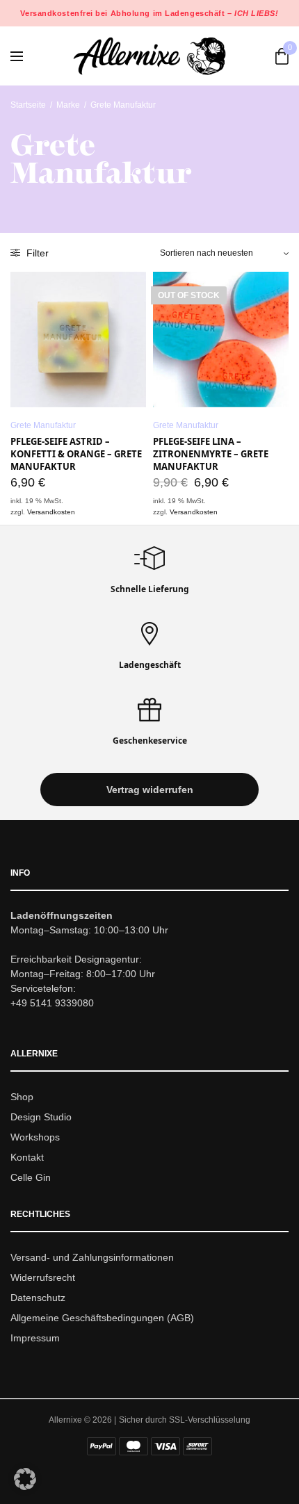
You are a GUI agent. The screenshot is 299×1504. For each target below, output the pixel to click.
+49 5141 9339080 (52, 1003)
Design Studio (41, 1116)
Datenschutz (37, 1297)
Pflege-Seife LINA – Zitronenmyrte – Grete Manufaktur (210, 454)
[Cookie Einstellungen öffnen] (25, 1486)
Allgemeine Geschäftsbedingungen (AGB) (102, 1317)
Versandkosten (51, 512)
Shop (21, 1097)
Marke (68, 105)
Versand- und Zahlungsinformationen (92, 1258)
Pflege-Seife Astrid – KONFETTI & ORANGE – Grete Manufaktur (76, 454)
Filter (36, 253)
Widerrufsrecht (42, 1277)
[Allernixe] (149, 56)
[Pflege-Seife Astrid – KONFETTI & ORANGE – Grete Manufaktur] (78, 339)
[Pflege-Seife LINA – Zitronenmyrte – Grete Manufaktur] (221, 339)
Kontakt (27, 1157)
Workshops (35, 1137)
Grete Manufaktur (43, 425)
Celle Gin (30, 1177)
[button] (149, 790)
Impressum (35, 1337)
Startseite (28, 105)
